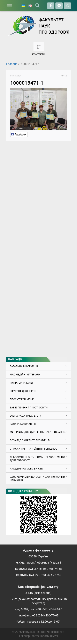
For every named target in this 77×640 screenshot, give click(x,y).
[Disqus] (38, 196)
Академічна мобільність (26, 468)
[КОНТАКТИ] (38, 46)
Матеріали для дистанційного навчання (37, 432)
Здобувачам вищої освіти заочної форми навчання (37, 478)
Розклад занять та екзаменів (29, 440)
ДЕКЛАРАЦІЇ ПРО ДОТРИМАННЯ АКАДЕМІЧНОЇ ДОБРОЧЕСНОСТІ (37, 458)
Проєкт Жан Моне (22, 399)
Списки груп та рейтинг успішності (34, 448)
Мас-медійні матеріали (25, 374)
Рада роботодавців (23, 423)
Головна (11, 64)
